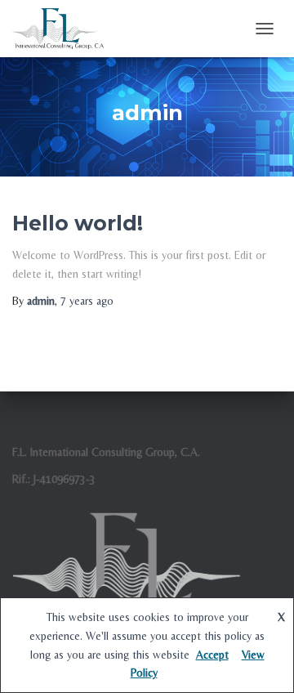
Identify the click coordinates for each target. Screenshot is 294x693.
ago (87, 300)
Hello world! (77, 223)
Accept (212, 654)
